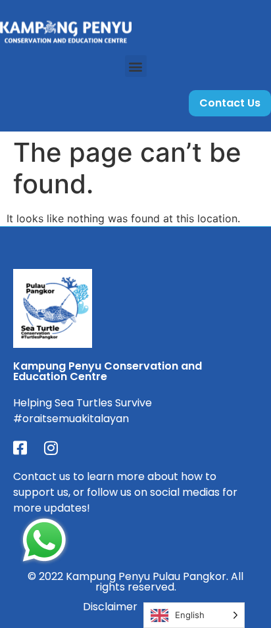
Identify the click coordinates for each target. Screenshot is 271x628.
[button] (136, 66)
